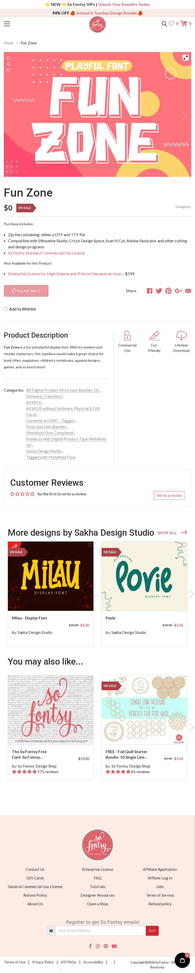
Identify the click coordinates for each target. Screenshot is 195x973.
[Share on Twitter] (159, 290)
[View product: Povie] (144, 576)
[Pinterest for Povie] (145, 601)
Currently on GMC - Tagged (50, 420)
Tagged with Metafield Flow (50, 457)
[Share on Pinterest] (168, 290)
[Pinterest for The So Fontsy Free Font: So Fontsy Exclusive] (51, 734)
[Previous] (14, 114)
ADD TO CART (73, 601)
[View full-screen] (186, 58)
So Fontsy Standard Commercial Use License (46, 252)
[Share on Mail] (188, 290)
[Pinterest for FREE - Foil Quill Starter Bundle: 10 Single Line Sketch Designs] (145, 734)
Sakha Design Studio (43, 450)
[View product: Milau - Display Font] (50, 576)
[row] (97, 594)
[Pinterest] (106, 946)
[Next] (181, 114)
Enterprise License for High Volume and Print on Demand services (64, 273)
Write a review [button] (169, 495)
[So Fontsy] (97, 24)
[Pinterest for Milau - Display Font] (51, 601)
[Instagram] (98, 946)
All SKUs (33, 402)
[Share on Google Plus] (178, 290)
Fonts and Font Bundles (46, 426)
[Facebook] (90, 946)
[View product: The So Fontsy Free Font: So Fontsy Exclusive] (50, 709)
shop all (167, 532)
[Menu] (27, 23)
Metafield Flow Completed (49, 432)
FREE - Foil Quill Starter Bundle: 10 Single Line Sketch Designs (126, 754)
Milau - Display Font (29, 618)
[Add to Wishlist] (91, 544)
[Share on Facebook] (149, 290)
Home (9, 43)
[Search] (164, 23)
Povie (111, 618)
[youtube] (114, 946)
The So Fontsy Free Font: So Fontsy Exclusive (29, 754)
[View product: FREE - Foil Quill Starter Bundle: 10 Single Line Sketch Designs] (144, 709)
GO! (152, 930)
